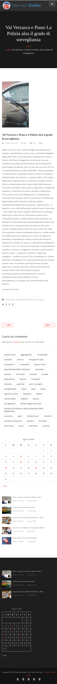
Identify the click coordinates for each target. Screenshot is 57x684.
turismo (46, 426)
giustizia (20, 384)
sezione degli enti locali (30, 403)
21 (36, 467)
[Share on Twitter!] (9, 304)
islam (23, 389)
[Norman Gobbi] (22, 5)
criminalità (10, 299)
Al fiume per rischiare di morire (24, 507)
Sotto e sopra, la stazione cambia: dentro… (28, 497)
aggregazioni (26, 354)
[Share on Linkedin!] (13, 304)
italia (33, 389)
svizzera (30, 421)
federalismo (9, 379)
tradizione (33, 426)
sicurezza (40, 299)
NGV (25, 143)
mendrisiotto (10, 398)
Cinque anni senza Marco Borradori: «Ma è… (29, 517)
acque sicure (10, 354)
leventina (27, 394)
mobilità (24, 398)
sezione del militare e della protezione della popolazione (23, 409)
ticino (21, 426)
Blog (9, 49)
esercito (33, 374)
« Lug (4, 485)
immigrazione (22, 299)
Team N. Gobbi (18, 501)
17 (6, 467)
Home (28, 46)
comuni (20, 359)
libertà (39, 394)
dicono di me (40, 364)
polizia (32, 299)
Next (48, 325)
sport (19, 416)
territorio (43, 421)
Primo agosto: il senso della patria (25, 538)
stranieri (48, 416)
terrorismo (9, 426)
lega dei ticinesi (11, 394)
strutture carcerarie (13, 421)
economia (39, 369)
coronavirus (9, 364)
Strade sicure (33, 416)
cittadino (8, 359)
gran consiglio (35, 384)
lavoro (43, 389)
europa (45, 374)
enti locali (20, 374)
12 (21, 462)
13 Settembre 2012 (11, 143)
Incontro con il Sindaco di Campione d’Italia (29, 528)
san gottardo (9, 403)
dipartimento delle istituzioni (17, 369)
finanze (23, 379)
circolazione (42, 354)
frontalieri (35, 379)
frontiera (8, 384)
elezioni (7, 374)
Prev (9, 325)
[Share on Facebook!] (6, 304)
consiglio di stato (36, 359)
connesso (17, 342)
